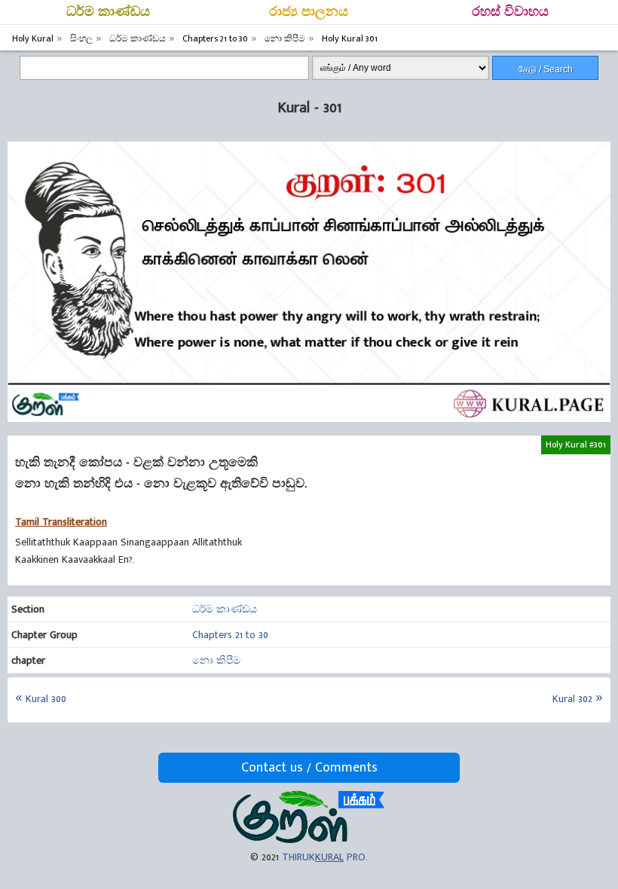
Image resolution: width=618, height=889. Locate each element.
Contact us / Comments (309, 767)
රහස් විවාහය (510, 12)
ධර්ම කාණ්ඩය (108, 12)
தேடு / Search (546, 69)
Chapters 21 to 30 (230, 634)
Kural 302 (572, 698)
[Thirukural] (308, 839)
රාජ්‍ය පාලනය (308, 12)
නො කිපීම (216, 660)
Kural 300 (46, 698)
